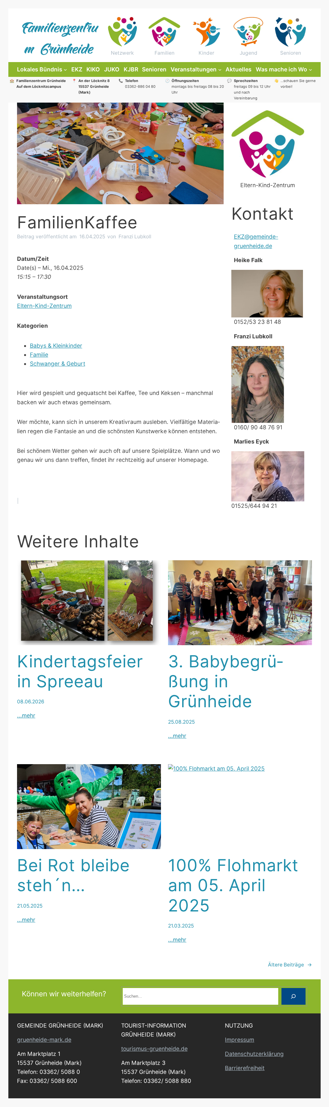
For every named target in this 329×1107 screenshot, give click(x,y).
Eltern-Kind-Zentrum (44, 305)
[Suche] (293, 996)
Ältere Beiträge (290, 965)
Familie (39, 354)
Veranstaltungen (194, 69)
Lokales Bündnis (39, 69)
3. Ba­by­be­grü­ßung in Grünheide (225, 682)
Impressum (239, 1039)
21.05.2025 (29, 906)
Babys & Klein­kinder (56, 345)
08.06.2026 (30, 702)
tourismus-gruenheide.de (154, 1048)
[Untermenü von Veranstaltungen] (220, 69)
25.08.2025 (181, 722)
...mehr (26, 715)
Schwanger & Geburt (57, 363)
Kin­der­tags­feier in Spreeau (80, 671)
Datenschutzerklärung (254, 1053)
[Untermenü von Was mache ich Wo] (310, 69)
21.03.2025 (181, 926)
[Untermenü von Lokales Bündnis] (65, 69)
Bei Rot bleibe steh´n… (73, 875)
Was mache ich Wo (281, 69)
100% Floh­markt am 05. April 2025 (233, 885)
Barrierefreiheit (244, 1068)
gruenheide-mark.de (44, 1039)
